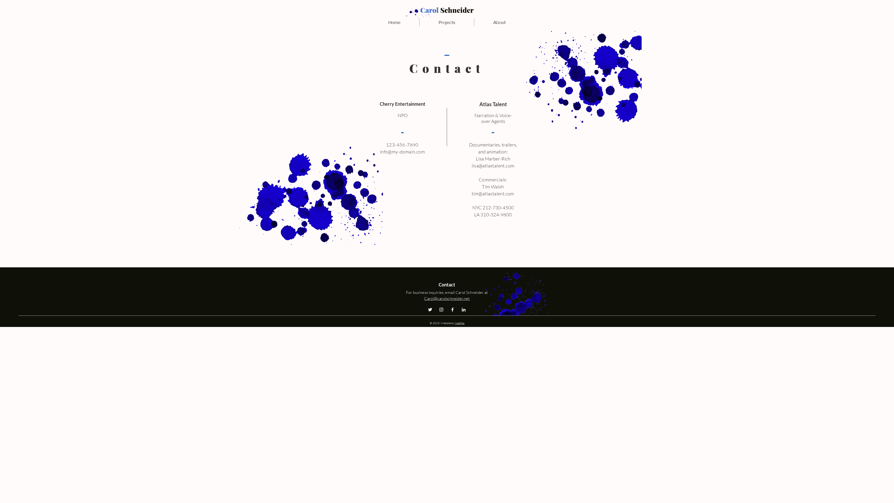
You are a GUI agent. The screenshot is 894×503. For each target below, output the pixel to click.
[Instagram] (441, 309)
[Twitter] (430, 309)
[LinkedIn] (463, 309)
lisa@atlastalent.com (493, 166)
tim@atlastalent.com (493, 194)
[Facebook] (452, 309)
